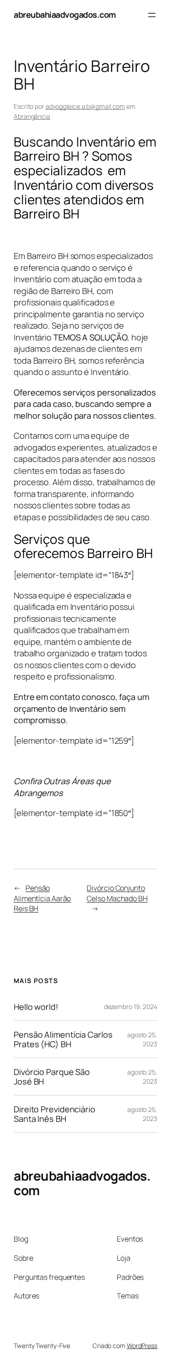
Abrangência (32, 116)
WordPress (142, 1345)
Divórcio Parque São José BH (52, 1076)
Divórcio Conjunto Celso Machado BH (117, 893)
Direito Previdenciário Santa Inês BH (54, 1114)
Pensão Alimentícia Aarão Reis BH (42, 898)
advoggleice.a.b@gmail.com (85, 106)
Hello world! (36, 1006)
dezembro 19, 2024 (130, 1006)
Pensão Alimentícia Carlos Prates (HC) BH (63, 1039)
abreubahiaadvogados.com (65, 14)
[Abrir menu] (151, 15)
